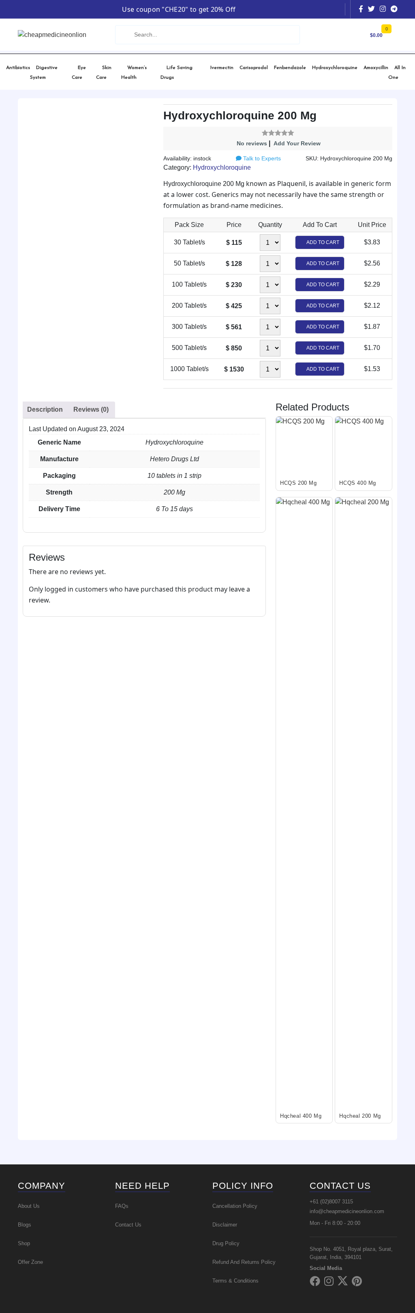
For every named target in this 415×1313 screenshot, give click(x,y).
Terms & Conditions (235, 1281)
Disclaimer (224, 1225)
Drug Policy (226, 1243)
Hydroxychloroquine (334, 67)
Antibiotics (18, 67)
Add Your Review (297, 143)
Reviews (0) (91, 409)
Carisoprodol (254, 67)
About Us (29, 1206)
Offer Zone (30, 1262)
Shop (24, 1243)
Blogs (24, 1225)
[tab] (45, 410)
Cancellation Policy (234, 1206)
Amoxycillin (376, 67)
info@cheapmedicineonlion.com (347, 1211)
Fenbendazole (290, 67)
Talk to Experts (261, 158)
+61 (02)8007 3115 (331, 1202)
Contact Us (128, 1225)
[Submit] (124, 35)
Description (45, 409)
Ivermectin (221, 67)
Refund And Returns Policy (244, 1262)
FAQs (121, 1206)
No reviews (252, 143)
